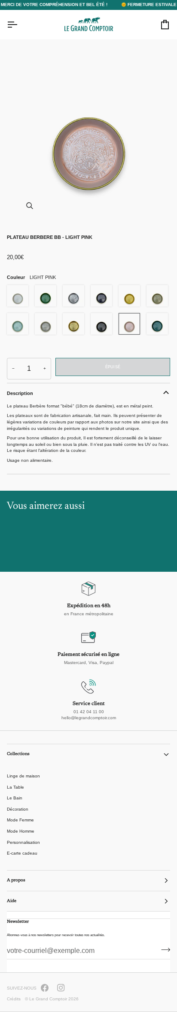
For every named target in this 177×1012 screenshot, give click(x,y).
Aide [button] (11, 901)
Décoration (17, 809)
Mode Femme (20, 820)
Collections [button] (18, 754)
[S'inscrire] (163, 950)
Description (20, 393)
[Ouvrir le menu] (20, 24)
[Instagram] (61, 988)
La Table (15, 787)
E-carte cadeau (22, 853)
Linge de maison (23, 776)
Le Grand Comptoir (48, 998)
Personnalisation (23, 842)
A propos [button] (16, 880)
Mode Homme (20, 831)
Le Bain (14, 798)
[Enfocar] (88, 134)
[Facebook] (45, 988)
